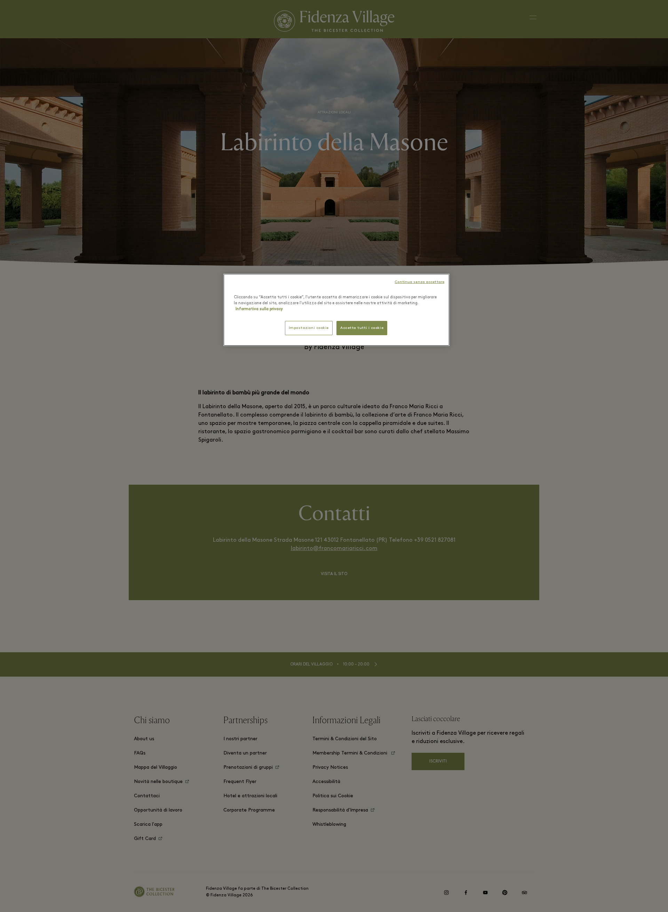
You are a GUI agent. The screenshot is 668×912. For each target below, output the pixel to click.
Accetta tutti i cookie (361, 328)
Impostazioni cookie (309, 328)
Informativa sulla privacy (259, 309)
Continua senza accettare (419, 282)
